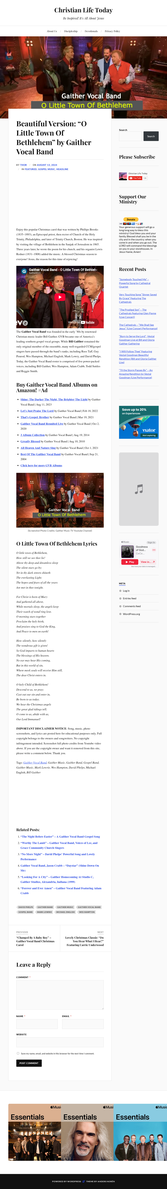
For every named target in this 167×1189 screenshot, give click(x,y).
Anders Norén (106, 1181)
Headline (62, 169)
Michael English (65, 912)
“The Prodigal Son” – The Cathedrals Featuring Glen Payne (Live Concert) (137, 313)
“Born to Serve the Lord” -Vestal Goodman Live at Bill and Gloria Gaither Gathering (136, 340)
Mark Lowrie (44, 912)
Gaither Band (45, 907)
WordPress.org (131, 613)
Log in (126, 590)
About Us (52, 31)
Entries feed (129, 598)
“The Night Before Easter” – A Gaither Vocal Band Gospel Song (60, 836)
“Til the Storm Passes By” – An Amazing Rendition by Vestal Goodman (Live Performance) (136, 374)
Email (66, 1016)
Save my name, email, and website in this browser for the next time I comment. (57, 1053)
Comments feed (132, 606)
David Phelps (26, 907)
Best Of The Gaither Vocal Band (41, 454)
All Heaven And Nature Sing (38, 448)
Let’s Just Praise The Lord (37, 411)
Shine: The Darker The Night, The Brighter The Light (54, 399)
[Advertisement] (60, 202)
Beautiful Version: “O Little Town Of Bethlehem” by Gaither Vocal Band (53, 137)
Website (21, 1034)
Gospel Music (46, 169)
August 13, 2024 (47, 165)
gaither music (65, 907)
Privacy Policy (112, 31)
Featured (31, 169)
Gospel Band (26, 912)
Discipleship (71, 31)
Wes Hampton (87, 912)
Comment (23, 977)
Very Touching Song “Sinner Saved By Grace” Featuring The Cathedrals (138, 298)
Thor (23, 165)
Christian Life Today (83, 10)
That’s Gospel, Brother (35, 417)
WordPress (74, 1181)
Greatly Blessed (30, 441)
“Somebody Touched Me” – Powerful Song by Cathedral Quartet (134, 283)
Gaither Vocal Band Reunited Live (42, 423)
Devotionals (91, 31)
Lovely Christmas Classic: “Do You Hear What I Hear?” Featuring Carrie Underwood (84, 941)
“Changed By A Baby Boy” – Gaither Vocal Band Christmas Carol (35, 941)
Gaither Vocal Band (35, 762)
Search (123, 129)
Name (20, 1016)
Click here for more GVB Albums (41, 465)
